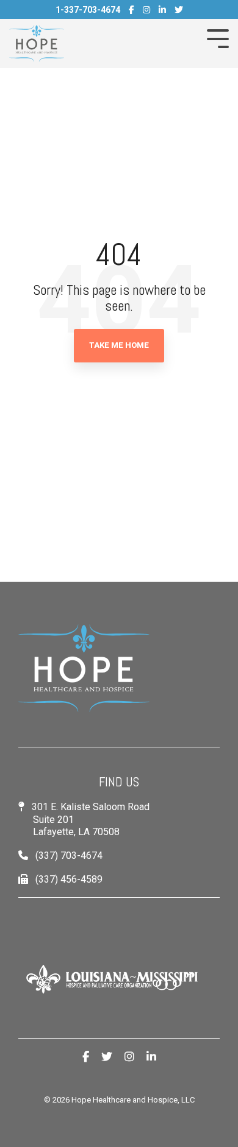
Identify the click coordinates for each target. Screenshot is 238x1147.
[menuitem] (131, 10)
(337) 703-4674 (69, 855)
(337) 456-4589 (69, 879)
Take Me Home (119, 345)
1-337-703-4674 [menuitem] (88, 10)
